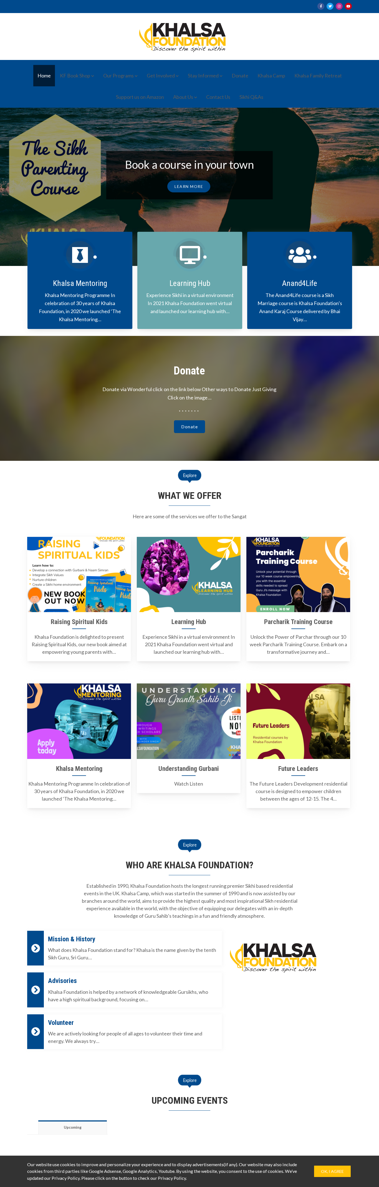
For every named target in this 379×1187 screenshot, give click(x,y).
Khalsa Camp (271, 75)
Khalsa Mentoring (80, 283)
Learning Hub (190, 283)
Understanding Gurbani (188, 769)
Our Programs (118, 75)
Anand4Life (299, 283)
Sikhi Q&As (251, 97)
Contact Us (218, 97)
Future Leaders (298, 769)
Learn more (189, 198)
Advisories (62, 981)
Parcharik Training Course (298, 622)
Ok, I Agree (332, 1171)
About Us (183, 97)
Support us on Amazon (140, 97)
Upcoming (73, 1127)
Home (44, 75)
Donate (240, 75)
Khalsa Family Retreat (318, 75)
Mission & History (71, 939)
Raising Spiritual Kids (79, 622)
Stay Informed (203, 75)
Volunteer (61, 1023)
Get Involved (161, 75)
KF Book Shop (75, 75)
